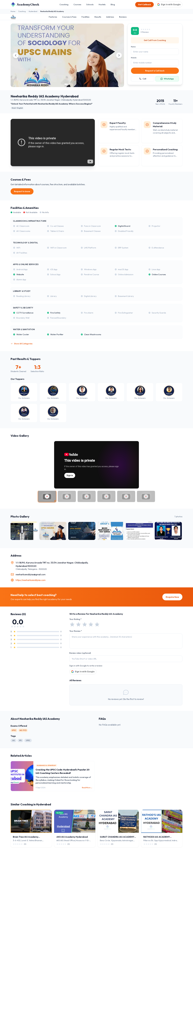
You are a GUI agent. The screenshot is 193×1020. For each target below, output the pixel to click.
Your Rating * (75, 619)
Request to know (22, 191)
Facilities (85, 17)
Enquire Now (172, 597)
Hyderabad (33, 11)
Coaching (63, 4)
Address (110, 17)
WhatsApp (169, 78)
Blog (113, 4)
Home (13, 11)
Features (53, 17)
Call (144, 78)
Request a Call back (154, 70)
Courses (77, 4)
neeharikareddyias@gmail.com (30, 574)
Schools (90, 4)
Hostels (102, 4)
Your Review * (75, 631)
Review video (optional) (80, 653)
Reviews (123, 17)
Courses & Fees (69, 17)
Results (98, 17)
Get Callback (144, 4)
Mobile (133, 58)
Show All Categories (23, 343)
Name (133, 47)
